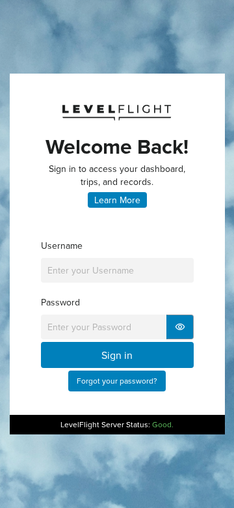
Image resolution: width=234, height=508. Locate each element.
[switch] (180, 327)
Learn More (117, 199)
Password (60, 302)
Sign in (117, 355)
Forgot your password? (117, 380)
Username (62, 245)
